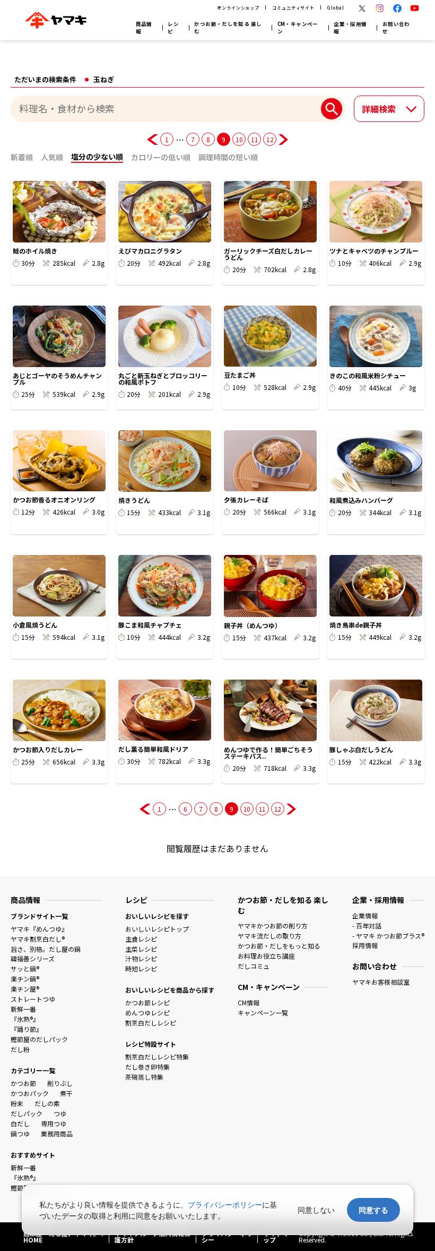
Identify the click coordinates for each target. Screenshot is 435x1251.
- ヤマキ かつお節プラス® (388, 935)
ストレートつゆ (33, 998)
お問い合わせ (396, 27)
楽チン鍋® (25, 978)
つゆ (60, 1113)
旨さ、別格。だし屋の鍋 (46, 948)
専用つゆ (53, 1123)
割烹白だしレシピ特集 (157, 1056)
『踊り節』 (26, 1028)
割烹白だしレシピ (150, 1022)
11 (254, 139)
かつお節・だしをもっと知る (279, 945)
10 (239, 139)
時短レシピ (141, 968)
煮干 (66, 1093)
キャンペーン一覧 (263, 1012)
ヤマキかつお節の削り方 (273, 925)
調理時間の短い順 (228, 157)
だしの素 (47, 1103)
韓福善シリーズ (33, 958)
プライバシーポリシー (225, 1204)
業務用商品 (57, 1133)
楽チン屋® (25, 988)
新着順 (22, 157)
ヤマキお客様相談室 (381, 981)
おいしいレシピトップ (157, 928)
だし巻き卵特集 (147, 1066)
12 (269, 139)
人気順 (52, 157)
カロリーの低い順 (160, 157)
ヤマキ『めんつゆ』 (39, 928)
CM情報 (248, 1002)
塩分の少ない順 (97, 156)
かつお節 (23, 1083)
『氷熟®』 (25, 1018)
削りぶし (60, 1083)
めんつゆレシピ (147, 1012)
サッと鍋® (25, 968)
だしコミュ (253, 965)
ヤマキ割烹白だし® (38, 938)
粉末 (17, 1103)
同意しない (316, 1209)
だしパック (26, 1113)
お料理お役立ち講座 (266, 955)
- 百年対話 (366, 925)
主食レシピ (141, 938)
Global (335, 7)
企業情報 (365, 915)
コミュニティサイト (293, 7)
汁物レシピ (141, 958)
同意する (373, 1209)
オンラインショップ (238, 7)
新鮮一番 (23, 1008)
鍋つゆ (20, 1133)
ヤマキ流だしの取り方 (269, 935)
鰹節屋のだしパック (39, 1039)
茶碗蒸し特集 (144, 1076)
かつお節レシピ (147, 1002)
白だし (20, 1123)
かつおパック (30, 1093)
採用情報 (365, 945)
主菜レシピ (141, 948)
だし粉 (20, 1049)
